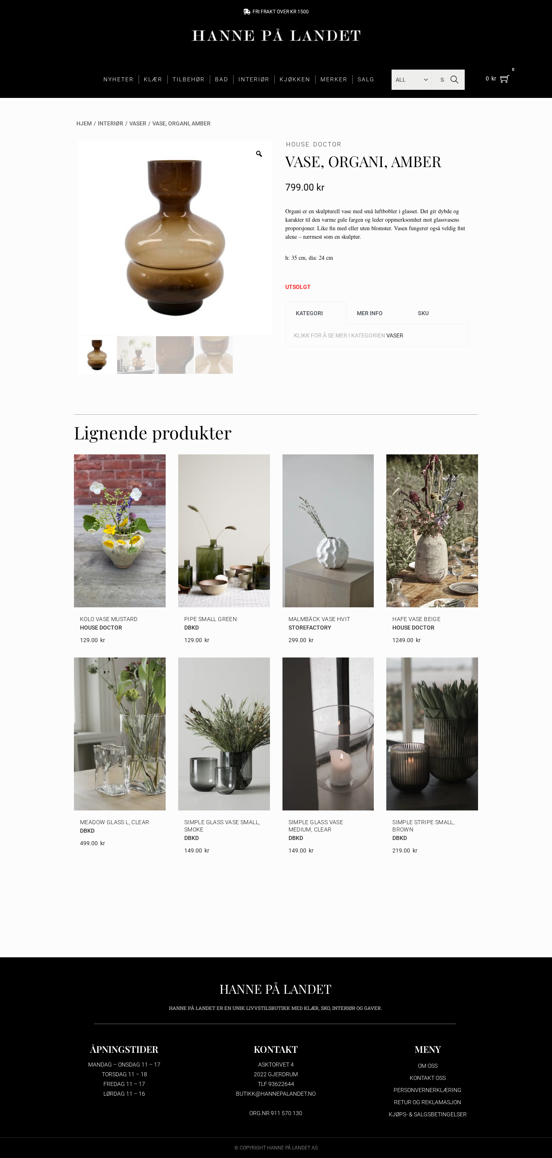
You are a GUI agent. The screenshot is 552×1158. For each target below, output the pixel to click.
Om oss (428, 1066)
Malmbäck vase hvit (319, 619)
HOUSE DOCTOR (314, 144)
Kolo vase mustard (109, 619)
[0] (505, 78)
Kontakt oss (428, 1078)
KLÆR (153, 79)
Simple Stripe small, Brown (423, 826)
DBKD (191, 627)
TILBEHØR (189, 79)
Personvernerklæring (427, 1090)
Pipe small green (210, 619)
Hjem (84, 123)
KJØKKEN (295, 79)
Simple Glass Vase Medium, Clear (316, 826)
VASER (137, 123)
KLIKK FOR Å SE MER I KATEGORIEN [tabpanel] (348, 335)
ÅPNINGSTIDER (124, 1049)
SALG (366, 79)
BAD (221, 79)
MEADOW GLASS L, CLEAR (114, 822)
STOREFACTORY (310, 627)
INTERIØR (254, 79)
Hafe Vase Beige (416, 619)
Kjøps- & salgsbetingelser (428, 1114)
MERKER (334, 79)
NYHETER (118, 79)
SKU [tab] (423, 313)
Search (454, 80)
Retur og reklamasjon (427, 1102)
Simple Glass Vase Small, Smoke (222, 826)
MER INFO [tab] (370, 313)
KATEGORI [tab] (309, 313)
